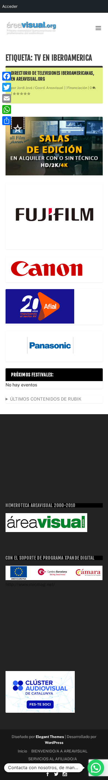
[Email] (6, 98)
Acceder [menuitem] (9, 6)
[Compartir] (6, 120)
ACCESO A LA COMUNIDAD (54, 766)
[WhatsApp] (6, 109)
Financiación (77, 88)
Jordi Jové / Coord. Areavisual (40, 88)
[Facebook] (6, 76)
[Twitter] (6, 87)
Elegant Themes (50, 737)
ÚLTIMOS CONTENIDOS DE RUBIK (45, 399)
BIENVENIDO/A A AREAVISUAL (59, 751)
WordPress (54, 743)
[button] (96, 767)
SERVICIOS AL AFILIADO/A (52, 759)
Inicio (22, 751)
